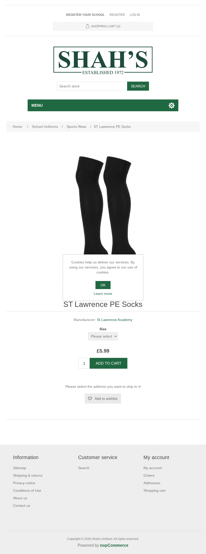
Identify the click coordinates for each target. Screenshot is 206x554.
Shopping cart (154, 490)
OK (103, 285)
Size (103, 329)
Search (138, 86)
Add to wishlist (106, 399)
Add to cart (108, 363)
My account (152, 468)
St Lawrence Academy (114, 320)
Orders (148, 475)
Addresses (151, 483)
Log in (135, 15)
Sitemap (19, 468)
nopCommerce (114, 545)
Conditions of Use (27, 490)
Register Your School (85, 15)
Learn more (103, 294)
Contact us (21, 506)
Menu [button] (37, 105)
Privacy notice (24, 483)
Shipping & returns (27, 475)
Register (117, 15)
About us (20, 498)
